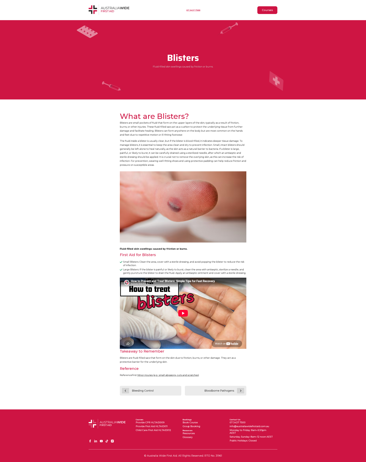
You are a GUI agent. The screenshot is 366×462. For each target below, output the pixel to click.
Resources (189, 433)
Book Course (190, 422)
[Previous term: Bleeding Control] (125, 390)
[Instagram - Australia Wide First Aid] (112, 441)
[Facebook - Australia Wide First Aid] (90, 441)
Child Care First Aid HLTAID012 (153, 430)
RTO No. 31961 (213, 455)
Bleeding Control (143, 390)
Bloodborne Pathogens (219, 390)
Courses (267, 10)
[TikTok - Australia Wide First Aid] (106, 441)
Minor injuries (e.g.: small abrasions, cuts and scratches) (168, 375)
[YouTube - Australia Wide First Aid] (101, 441)
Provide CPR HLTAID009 (150, 422)
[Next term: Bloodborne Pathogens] (240, 390)
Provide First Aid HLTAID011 (152, 426)
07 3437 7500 (237, 422)
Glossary (188, 437)
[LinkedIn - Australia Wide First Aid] (95, 441)
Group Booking (191, 426)
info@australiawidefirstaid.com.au (249, 426)
